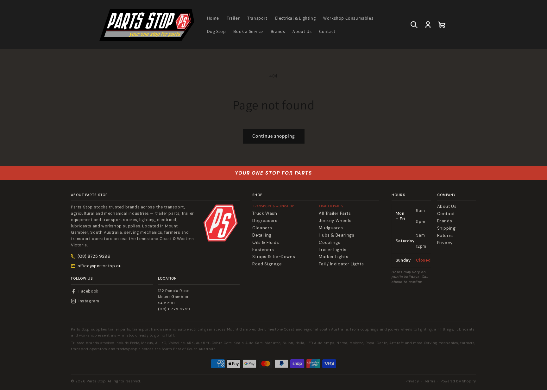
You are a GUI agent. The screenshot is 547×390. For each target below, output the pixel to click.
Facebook (88, 291)
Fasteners (263, 249)
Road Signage (267, 264)
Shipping (446, 228)
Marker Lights (333, 256)
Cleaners (262, 228)
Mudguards (331, 228)
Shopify (469, 381)
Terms (429, 381)
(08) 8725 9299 (94, 256)
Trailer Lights (332, 249)
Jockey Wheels (335, 220)
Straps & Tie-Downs (273, 256)
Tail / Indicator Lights (341, 264)
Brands (444, 221)
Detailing (261, 235)
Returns (445, 235)
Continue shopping (273, 136)
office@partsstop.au (100, 266)
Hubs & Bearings (336, 235)
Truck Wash (264, 213)
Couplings (329, 242)
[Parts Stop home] (221, 223)
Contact (446, 213)
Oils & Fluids (265, 242)
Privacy (445, 242)
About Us (447, 206)
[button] (414, 25)
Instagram (89, 301)
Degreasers (264, 220)
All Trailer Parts (335, 213)
